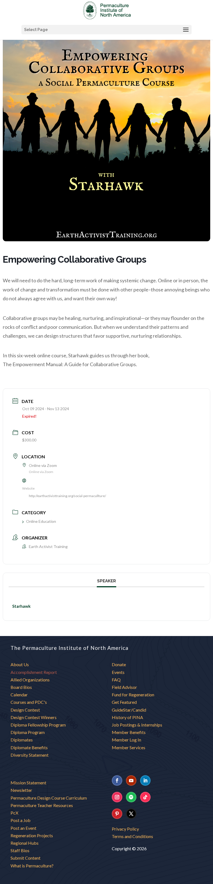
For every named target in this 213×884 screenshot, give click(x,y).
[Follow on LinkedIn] (145, 780)
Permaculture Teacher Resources (42, 805)
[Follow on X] (131, 813)
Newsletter (21, 790)
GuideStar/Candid (129, 709)
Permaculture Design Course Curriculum (49, 797)
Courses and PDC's (29, 702)
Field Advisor (125, 687)
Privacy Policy (125, 828)
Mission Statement (28, 782)
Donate (119, 664)
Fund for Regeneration (133, 694)
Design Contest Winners (34, 717)
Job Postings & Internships (137, 724)
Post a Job (21, 820)
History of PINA (127, 717)
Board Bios (21, 687)
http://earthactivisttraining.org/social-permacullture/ (67, 496)
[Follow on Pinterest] (117, 813)
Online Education (41, 521)
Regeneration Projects (32, 835)
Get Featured (124, 702)
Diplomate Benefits (29, 747)
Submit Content (25, 857)
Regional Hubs (25, 843)
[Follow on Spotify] (131, 797)
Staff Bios (20, 850)
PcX (14, 812)
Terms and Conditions (132, 836)
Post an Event (23, 828)
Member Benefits (129, 732)
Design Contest (25, 709)
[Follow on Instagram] (117, 797)
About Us (20, 664)
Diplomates (22, 739)
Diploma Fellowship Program (38, 724)
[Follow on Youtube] (131, 780)
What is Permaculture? (32, 865)
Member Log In (126, 739)
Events (118, 672)
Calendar (19, 694)
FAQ (116, 679)
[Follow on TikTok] (145, 797)
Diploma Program (28, 732)
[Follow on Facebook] (117, 780)
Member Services (128, 747)
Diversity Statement (30, 755)
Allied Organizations (30, 679)
